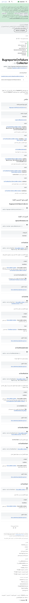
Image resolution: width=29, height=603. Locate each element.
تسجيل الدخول (4, 1)
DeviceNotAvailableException (19, 289)
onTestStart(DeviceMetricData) (18, 270)
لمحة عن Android (24, 595)
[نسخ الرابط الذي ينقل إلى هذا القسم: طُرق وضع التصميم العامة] (11, 200)
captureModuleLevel (20, 120)
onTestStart (8, 190)
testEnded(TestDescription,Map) (18, 279)
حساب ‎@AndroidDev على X (22, 563)
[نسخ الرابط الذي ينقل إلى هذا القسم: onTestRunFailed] (16, 428)
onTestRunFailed (7, 170)
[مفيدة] (19, 39)
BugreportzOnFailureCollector (17, 107)
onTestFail (6, 138)
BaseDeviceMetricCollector (19, 68)
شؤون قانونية (13, 595)
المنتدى (18, 595)
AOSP (27, 35)
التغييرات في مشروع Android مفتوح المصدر (18, 18)
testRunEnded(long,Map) (20, 410)
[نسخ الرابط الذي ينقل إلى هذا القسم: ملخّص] (22, 99)
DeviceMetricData (16, 126)
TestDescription (22, 139)
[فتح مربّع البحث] (12, 1)
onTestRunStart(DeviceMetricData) (16, 401)
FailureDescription (16, 172)
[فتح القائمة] (26, 1)
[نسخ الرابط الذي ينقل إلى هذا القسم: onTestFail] (20, 297)
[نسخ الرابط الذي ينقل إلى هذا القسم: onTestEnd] (20, 243)
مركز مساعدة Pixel (24, 581)
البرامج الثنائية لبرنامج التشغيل (23, 555)
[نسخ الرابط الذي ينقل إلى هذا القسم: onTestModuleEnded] (13, 348)
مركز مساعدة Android (24, 579)
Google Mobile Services (23, 586)
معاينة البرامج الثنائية (24, 551)
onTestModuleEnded (20, 149)
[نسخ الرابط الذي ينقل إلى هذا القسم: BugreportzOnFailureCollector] (8, 204)
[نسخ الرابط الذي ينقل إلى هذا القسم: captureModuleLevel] (14, 221)
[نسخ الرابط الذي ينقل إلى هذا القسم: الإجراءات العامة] (17, 217)
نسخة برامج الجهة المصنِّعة (23, 553)
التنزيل (27, 549)
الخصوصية (3, 595)
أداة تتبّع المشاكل (25, 590)
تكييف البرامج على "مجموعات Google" (21, 574)
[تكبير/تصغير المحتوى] (20, 42)
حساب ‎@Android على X (23, 561)
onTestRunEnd (8, 158)
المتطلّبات (26, 547)
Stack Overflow (24, 588)
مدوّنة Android (25, 565)
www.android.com (24, 584)
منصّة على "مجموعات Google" (22, 569)
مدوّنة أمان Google (24, 567)
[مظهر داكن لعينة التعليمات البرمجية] (27, 208)
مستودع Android (24, 544)
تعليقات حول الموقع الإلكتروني (21, 597)
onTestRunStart (8, 181)
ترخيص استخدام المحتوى (19, 534)
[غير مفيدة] (17, 39)
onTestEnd (9, 126)
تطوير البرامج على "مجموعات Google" (21, 571)
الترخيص (8, 595)
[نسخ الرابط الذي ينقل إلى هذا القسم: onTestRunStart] (17, 443)
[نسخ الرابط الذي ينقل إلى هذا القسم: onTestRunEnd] (17, 373)
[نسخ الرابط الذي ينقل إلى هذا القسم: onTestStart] (19, 484)
